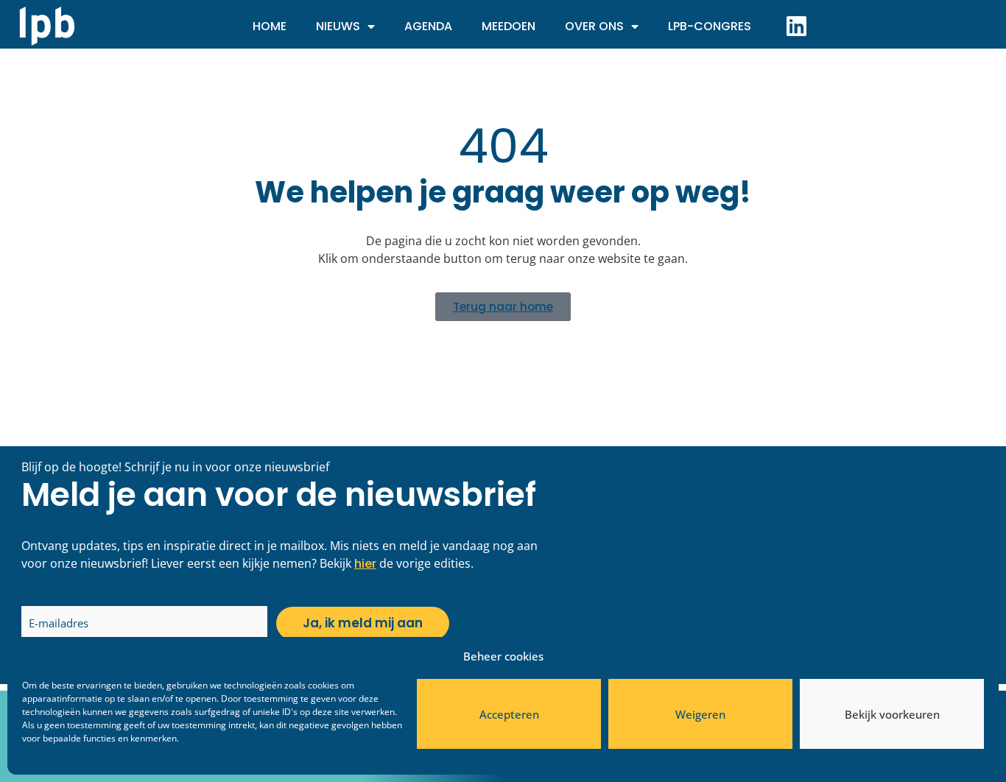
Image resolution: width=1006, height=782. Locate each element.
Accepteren (509, 714)
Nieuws (338, 26)
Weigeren (700, 714)
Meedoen (508, 26)
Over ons (594, 26)
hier (365, 563)
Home (269, 26)
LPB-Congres (709, 26)
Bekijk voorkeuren (892, 714)
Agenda (428, 26)
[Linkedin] (796, 26)
